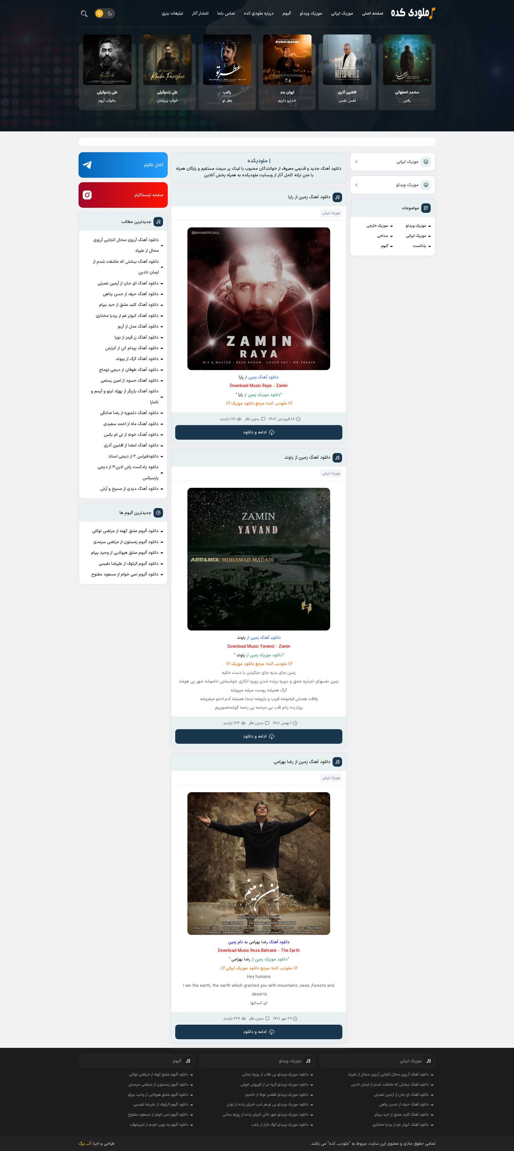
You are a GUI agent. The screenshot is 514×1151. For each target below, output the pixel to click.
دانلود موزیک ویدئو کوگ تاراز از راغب (279, 1125)
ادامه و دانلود (255, 432)
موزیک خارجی (377, 226)
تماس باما (226, 13)
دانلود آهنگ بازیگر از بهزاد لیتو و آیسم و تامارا (125, 396)
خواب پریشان (227, 96)
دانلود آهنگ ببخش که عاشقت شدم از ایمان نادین (126, 267)
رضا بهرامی (258, 942)
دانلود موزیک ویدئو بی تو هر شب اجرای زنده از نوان (267, 1105)
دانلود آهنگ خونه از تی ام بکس (131, 435)
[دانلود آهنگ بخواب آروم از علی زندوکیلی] (167, 59)
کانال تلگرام (154, 165)
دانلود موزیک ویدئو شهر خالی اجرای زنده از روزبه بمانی (265, 1115)
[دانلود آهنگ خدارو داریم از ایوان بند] (347, 59)
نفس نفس (407, 96)
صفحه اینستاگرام (149, 195)
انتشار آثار (200, 13)
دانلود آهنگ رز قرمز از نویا (137, 337)
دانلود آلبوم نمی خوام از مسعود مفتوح (125, 574)
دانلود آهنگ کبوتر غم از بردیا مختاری (127, 316)
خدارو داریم (347, 96)
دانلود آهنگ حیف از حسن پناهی (131, 294)
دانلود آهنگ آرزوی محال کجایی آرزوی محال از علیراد (126, 245)
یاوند (241, 638)
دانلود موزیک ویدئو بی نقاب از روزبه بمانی (275, 1075)
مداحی (382, 236)
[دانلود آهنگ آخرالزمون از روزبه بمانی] (107, 59)
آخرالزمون (107, 96)
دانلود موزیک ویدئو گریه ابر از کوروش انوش (274, 1085)
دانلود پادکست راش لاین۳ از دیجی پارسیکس (128, 472)
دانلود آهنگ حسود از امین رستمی (130, 381)
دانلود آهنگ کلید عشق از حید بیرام (129, 305)
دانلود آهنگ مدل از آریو (138, 326)
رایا (241, 377)
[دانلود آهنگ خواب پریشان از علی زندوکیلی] (227, 59)
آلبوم (287, 13)
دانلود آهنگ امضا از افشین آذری (131, 445)
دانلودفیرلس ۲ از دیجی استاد (133, 456)
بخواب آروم (167, 96)
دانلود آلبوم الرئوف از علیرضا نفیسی (129, 564)
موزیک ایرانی (342, 13)
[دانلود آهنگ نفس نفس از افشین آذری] (407, 59)
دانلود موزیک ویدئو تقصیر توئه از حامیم (276, 1095)
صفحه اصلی (372, 13)
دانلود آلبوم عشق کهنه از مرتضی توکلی (125, 531)
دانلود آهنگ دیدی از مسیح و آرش (129, 489)
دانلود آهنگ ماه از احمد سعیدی (131, 424)
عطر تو (287, 96)
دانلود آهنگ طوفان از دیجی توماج (129, 370)
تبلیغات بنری (172, 13)
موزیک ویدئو (311, 13)
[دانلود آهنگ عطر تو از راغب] (287, 59)
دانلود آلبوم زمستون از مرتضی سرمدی (126, 542)
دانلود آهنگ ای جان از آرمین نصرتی (128, 283)
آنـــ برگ (85, 1144)
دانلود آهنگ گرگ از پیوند (137, 359)
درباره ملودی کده (259, 13)
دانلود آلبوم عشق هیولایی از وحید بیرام (125, 553)
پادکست (419, 246)
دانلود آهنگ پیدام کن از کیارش (132, 348)
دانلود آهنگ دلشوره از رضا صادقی (129, 413)
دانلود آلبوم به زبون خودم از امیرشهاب (159, 1125)
